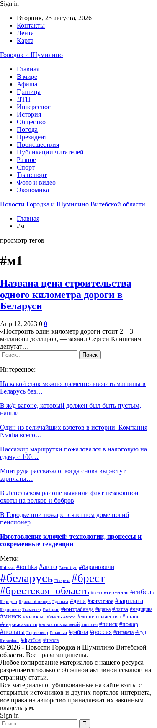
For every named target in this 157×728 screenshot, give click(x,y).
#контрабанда (77, 609)
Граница (29, 91)
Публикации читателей (50, 152)
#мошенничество (99, 616)
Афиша (27, 84)
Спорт (26, 167)
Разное (26, 159)
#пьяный (58, 632)
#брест (88, 578)
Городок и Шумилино (31, 54)
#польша (12, 632)
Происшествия (38, 144)
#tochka (26, 567)
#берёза (62, 580)
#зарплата (129, 601)
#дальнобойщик (35, 601)
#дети (78, 600)
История (29, 114)
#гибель (142, 592)
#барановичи (96, 566)
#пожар (128, 624)
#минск (10, 616)
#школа (51, 640)
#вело (96, 592)
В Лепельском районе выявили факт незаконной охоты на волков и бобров (69, 496)
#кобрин (51, 609)
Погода (27, 129)
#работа (78, 632)
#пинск (108, 624)
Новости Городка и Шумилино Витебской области (72, 204)
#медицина (141, 609)
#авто (48, 566)
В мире (27, 76)
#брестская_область (44, 590)
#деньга (60, 601)
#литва (120, 609)
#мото (69, 616)
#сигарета (123, 632)
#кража (103, 609)
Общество (31, 121)
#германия (116, 592)
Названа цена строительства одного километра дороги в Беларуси (65, 294)
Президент (32, 137)
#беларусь (26, 577)
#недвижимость (18, 624)
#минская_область (42, 617)
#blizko (7, 567)
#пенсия (89, 624)
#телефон (9, 640)
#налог (130, 616)
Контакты (31, 25)
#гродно (8, 601)
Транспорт (32, 174)
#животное (100, 601)
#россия (101, 631)
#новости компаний (59, 624)
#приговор (37, 632)
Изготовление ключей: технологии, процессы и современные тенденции (71, 540)
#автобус (68, 567)
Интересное (34, 106)
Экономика (33, 189)
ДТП (24, 99)
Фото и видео (36, 182)
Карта (25, 40)
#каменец (31, 609)
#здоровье (10, 609)
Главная (28, 69)
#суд (140, 632)
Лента (25, 33)
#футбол (31, 640)
